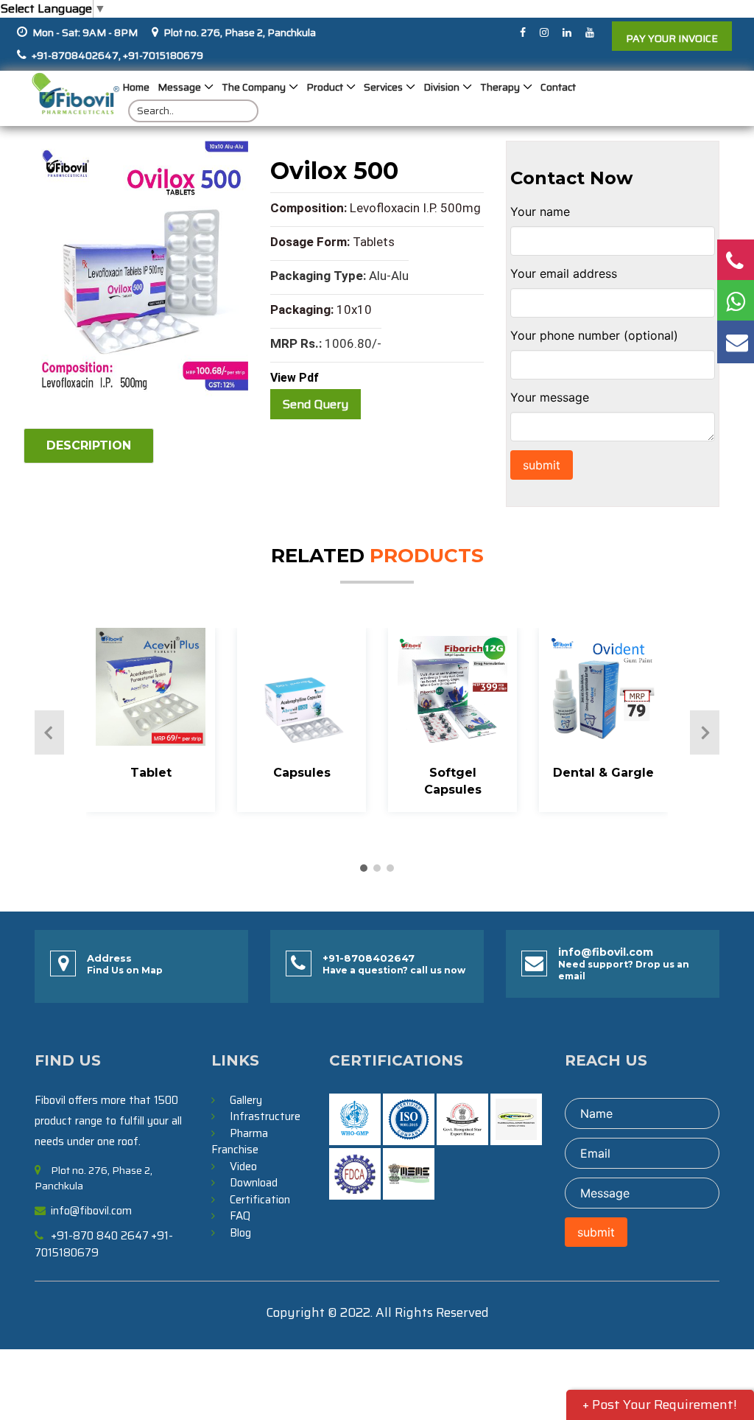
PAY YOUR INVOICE (672, 38)
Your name (540, 211)
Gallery (246, 1100)
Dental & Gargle (603, 773)
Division (441, 87)
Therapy (500, 87)
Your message (549, 397)
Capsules (302, 773)
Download (254, 1183)
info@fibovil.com (605, 952)
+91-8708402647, (76, 55)
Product (324, 87)
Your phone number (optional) (594, 335)
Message (179, 87)
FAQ (240, 1216)
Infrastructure (265, 1116)
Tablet (151, 773)
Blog (240, 1233)
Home (135, 87)
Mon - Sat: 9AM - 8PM (85, 32)
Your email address (563, 273)
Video (243, 1166)
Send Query (315, 404)
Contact (558, 87)
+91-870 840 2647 (100, 1236)
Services (383, 87)
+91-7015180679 (162, 55)
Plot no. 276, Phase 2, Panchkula (239, 32)
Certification (260, 1200)
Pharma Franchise (239, 1142)
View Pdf (294, 378)
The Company (254, 87)
